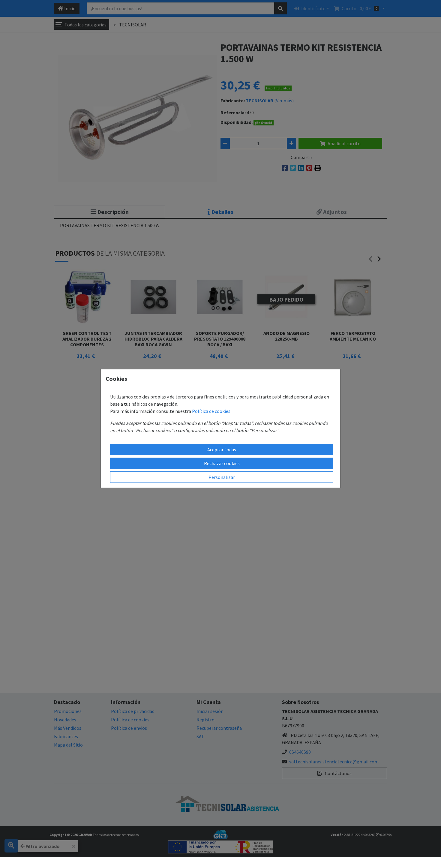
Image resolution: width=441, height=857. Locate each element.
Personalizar (221, 477)
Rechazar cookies (222, 463)
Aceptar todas (221, 450)
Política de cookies (211, 411)
